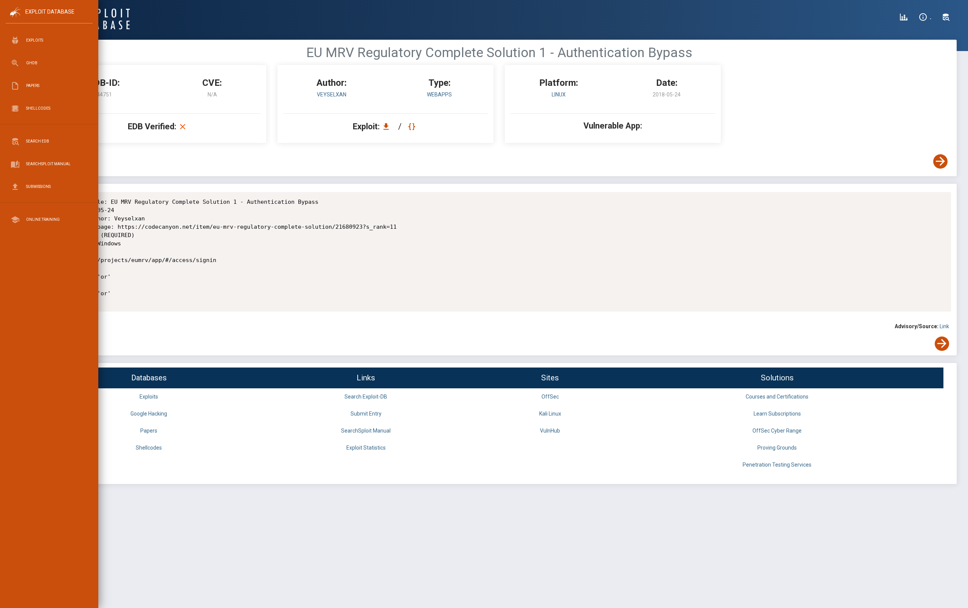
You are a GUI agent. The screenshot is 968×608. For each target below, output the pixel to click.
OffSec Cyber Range (777, 431)
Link (944, 326)
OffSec (550, 397)
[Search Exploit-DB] (946, 18)
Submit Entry (366, 414)
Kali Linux (550, 414)
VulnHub (550, 431)
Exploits (149, 397)
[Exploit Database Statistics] (904, 18)
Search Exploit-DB (365, 397)
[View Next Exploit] (940, 161)
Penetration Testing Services (777, 465)
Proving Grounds (777, 448)
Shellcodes (149, 448)
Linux (559, 95)
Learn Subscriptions (777, 414)
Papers (148, 431)
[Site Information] (925, 18)
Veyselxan (331, 95)
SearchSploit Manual (366, 431)
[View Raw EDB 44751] (412, 126)
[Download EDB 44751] (388, 126)
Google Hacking (148, 414)
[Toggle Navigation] (49, 18)
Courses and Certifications (777, 397)
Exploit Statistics (366, 448)
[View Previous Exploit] (58, 161)
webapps (439, 95)
